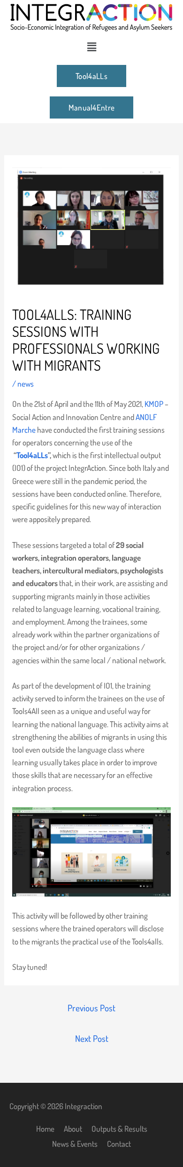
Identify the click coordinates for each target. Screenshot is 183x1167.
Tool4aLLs (32, 455)
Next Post (91, 1038)
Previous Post (91, 1008)
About (73, 1129)
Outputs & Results (119, 1129)
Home (45, 1129)
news (25, 384)
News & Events (75, 1144)
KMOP (154, 404)
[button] (91, 47)
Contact (119, 1144)
